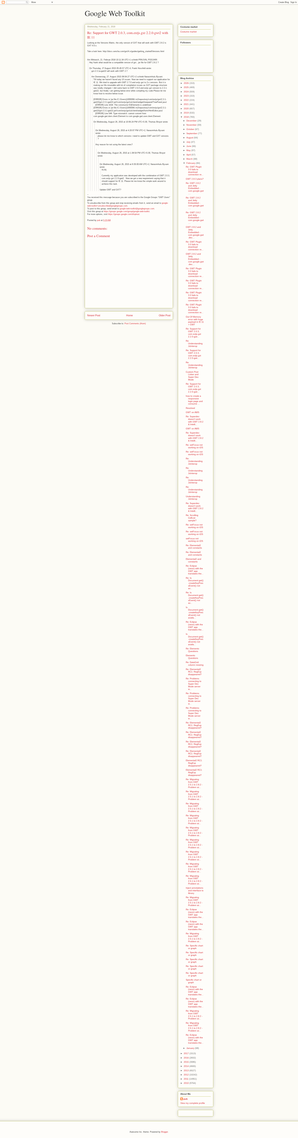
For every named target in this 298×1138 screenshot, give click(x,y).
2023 (186, 96)
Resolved (190, 408)
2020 (186, 108)
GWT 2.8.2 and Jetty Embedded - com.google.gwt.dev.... (195, 232)
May (188, 150)
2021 (186, 104)
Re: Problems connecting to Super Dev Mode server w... (193, 683)
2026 (186, 83)
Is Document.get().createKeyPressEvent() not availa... (194, 612)
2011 (186, 1079)
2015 (186, 1062)
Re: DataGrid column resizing (194, 663)
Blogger (164, 1132)
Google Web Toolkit (115, 13)
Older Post (164, 315)
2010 (186, 1083)
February (191, 163)
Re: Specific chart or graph (194, 946)
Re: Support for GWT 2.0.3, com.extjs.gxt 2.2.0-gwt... (193, 332)
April (188, 154)
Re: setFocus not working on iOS (194, 446)
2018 (186, 117)
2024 (186, 91)
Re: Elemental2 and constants (194, 546)
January (190, 1048)
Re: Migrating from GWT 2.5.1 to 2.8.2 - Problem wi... (194, 783)
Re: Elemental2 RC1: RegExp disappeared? (194, 672)
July (188, 142)
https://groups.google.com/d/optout (123, 214)
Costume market (188, 31)
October (190, 129)
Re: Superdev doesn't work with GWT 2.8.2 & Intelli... (194, 420)
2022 (186, 100)
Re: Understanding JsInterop (194, 343)
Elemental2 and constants (193, 560)
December (191, 120)
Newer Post (93, 315)
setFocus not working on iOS (194, 539)
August (190, 137)
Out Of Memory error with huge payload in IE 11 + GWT (195, 321)
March (189, 159)
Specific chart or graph (194, 981)
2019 (186, 112)
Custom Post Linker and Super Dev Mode (192, 376)
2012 (186, 1074)
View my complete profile (192, 1103)
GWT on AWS (192, 412)
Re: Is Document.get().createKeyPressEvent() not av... (194, 583)
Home (129, 315)
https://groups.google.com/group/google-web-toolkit (126, 211)
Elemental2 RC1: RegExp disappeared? (194, 763)
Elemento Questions (192, 656)
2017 (186, 1053)
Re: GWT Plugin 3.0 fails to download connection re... (194, 171)
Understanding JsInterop (193, 497)
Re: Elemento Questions (192, 649)
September (192, 133)
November (191, 125)
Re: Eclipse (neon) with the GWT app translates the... (194, 570)
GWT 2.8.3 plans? (195, 179)
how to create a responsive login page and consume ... (194, 400)
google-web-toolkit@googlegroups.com (137, 208)
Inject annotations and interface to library (194, 890)
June (189, 146)
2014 (186, 1066)
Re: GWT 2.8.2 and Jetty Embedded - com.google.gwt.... (195, 188)
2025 (186, 87)
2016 (186, 1057)
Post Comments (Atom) (135, 323)
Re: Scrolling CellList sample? (192, 518)
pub (185, 1099)
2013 (186, 1070)
